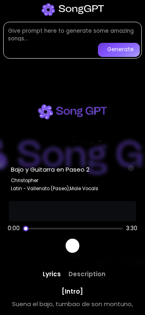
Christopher (24, 180)
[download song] (131, 168)
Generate (120, 49)
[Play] (73, 246)
